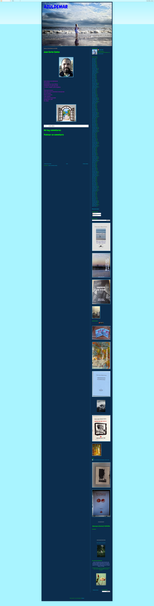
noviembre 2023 (94, 99)
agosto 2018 (94, 176)
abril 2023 (93, 107)
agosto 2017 (94, 191)
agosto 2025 (94, 73)
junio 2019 (94, 164)
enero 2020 (94, 155)
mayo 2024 (94, 91)
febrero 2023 (94, 110)
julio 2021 (93, 133)
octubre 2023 (94, 100)
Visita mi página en (101, 542)
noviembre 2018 (94, 172)
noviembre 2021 (94, 128)
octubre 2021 (94, 129)
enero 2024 (94, 96)
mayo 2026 (94, 62)
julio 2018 (93, 177)
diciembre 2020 (94, 142)
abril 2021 (93, 137)
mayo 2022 (94, 121)
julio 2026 (93, 59)
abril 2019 (93, 166)
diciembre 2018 (94, 171)
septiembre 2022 (95, 116)
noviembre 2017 (94, 187)
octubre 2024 (94, 85)
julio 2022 (93, 118)
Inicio (67, 163)
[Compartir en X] (51, 126)
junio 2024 (94, 90)
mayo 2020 (94, 150)
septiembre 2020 (95, 145)
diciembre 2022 (94, 112)
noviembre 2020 (94, 143)
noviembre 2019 (94, 158)
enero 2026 (94, 67)
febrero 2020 (94, 154)
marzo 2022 (94, 123)
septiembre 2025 (95, 72)
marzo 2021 (94, 138)
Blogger (83, 598)
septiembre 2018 (95, 175)
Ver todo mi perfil (100, 53)
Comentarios (95, 215)
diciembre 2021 (94, 127)
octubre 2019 (94, 159)
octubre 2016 (94, 203)
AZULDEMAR (56, 7)
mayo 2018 (94, 180)
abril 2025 (93, 78)
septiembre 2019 (95, 160)
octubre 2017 (94, 188)
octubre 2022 (94, 115)
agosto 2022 (94, 117)
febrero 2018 (94, 183)
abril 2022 (93, 122)
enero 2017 (94, 199)
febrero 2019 (94, 169)
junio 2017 (94, 193)
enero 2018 (94, 185)
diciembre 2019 (94, 156)
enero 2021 (94, 140)
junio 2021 (94, 134)
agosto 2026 (94, 58)
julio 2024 (93, 89)
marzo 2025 (94, 79)
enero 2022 (94, 126)
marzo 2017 (94, 197)
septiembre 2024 (95, 86)
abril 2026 (93, 63)
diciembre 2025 (94, 68)
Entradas (95, 213)
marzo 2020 (94, 153)
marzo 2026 (94, 64)
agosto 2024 (94, 88)
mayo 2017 (94, 194)
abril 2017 (93, 196)
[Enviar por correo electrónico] (49, 126)
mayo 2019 (94, 165)
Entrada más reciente (47, 163)
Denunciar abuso (95, 208)
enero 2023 (94, 111)
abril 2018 (93, 181)
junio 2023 (94, 105)
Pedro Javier (101, 49)
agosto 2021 (94, 132)
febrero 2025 (94, 80)
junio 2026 (94, 61)
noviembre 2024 (94, 84)
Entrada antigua (85, 163)
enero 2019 (94, 170)
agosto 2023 (94, 102)
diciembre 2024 (94, 83)
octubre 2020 (94, 144)
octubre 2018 (94, 174)
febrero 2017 (94, 198)
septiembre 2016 (95, 204)
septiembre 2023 (95, 101)
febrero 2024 (94, 95)
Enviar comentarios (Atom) (53, 165)
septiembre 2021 (95, 131)
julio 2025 (93, 74)
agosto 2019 (94, 161)
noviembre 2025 (94, 69)
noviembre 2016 (94, 202)
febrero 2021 (94, 139)
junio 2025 (94, 75)
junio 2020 (94, 149)
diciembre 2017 (94, 186)
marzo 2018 (94, 182)
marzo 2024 (94, 94)
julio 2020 (93, 148)
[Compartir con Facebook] (52, 126)
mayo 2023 (94, 106)
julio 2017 (93, 192)
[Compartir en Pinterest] (53, 126)
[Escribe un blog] (50, 126)
